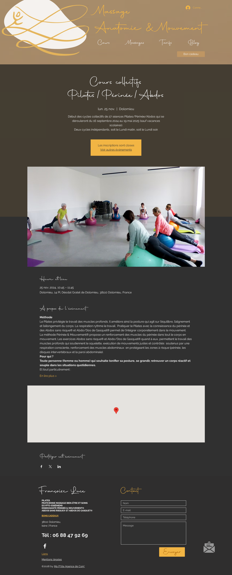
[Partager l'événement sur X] (50, 466)
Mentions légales (52, 559)
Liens (45, 553)
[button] (209, 547)
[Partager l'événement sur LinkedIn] (59, 466)
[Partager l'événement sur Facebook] (41, 466)
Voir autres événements (116, 149)
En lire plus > (48, 376)
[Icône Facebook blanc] (45, 546)
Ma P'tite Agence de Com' (69, 566)
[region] (209, 548)
